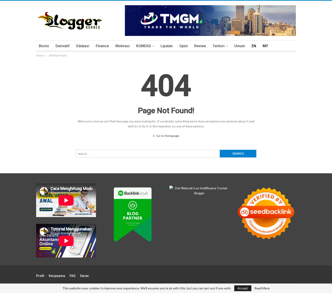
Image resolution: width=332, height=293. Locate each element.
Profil (40, 276)
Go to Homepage (167, 136)
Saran (84, 276)
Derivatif (63, 46)
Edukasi (82, 46)
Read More (262, 288)
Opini (183, 46)
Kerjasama (57, 276)
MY (265, 46)
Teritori (218, 46)
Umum (239, 46)
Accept (243, 288)
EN (254, 46)
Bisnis (44, 46)
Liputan (167, 46)
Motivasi (122, 46)
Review (200, 46)
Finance (102, 46)
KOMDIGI (143, 46)
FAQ (72, 276)
